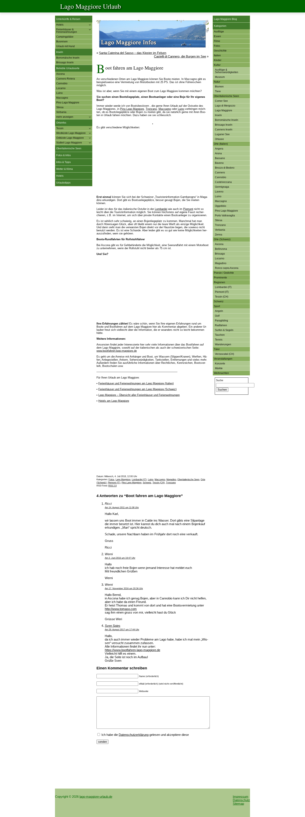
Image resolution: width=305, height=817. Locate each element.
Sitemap (238, 803)
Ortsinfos (61, 122)
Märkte (219, 368)
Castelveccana (223, 182)
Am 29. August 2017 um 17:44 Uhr (122, 629)
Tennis (218, 339)
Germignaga (222, 186)
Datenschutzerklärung (134, 734)
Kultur (217, 65)
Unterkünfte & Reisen (68, 19)
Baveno (219, 163)
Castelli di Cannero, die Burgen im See (180, 56)
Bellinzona (221, 248)
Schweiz (147, 482)
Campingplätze (64, 36)
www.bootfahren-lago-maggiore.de (116, 350)
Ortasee (219, 139)
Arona (218, 153)
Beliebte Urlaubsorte (67, 68)
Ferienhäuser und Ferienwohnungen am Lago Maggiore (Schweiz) (137, 389)
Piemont (188, 209)
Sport (217, 306)
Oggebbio (220, 206)
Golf (217, 315)
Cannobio (61, 83)
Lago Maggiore (123, 479)
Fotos (111, 479)
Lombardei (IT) (139, 479)
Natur (217, 81)
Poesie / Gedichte (224, 272)
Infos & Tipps (63, 162)
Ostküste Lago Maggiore (70, 137)
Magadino (171, 479)
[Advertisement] (73, 252)
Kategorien (220, 25)
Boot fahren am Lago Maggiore (134, 68)
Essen (217, 36)
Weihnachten (221, 373)
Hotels (59, 24)
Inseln (59, 52)
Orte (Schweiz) (222, 239)
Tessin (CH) (158, 482)
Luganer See (222, 134)
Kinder (217, 60)
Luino (59, 93)
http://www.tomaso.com (121, 609)
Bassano (220, 158)
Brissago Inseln (65, 62)
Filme (217, 41)
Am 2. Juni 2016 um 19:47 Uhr (120, 558)
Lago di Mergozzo (225, 105)
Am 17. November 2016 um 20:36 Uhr (124, 588)
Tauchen (220, 334)
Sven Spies (112, 625)
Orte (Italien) (221, 143)
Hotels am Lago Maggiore (113, 400)
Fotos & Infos (63, 155)
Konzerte (220, 363)
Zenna (218, 234)
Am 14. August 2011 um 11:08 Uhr (122, 507)
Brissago (220, 253)
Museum (220, 77)
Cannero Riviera (65, 78)
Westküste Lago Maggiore (71, 133)
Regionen (219, 282)
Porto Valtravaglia (225, 215)
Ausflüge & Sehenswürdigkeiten (226, 71)
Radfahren (221, 325)
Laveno (219, 191)
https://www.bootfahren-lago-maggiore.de (132, 650)
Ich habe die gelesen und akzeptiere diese (145, 734)
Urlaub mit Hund (65, 46)
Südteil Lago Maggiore (69, 142)
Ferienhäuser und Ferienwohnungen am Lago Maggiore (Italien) (136, 383)
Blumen (219, 86)
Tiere (218, 91)
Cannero (220, 172)
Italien (217, 55)
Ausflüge (219, 31)
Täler (217, 349)
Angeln (219, 311)
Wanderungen (223, 344)
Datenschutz (241, 800)
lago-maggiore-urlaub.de (95, 796)
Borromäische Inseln (67, 57)
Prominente (220, 277)
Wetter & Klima (64, 169)
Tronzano (151, 108)
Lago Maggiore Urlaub (90, 6)
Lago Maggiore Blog (225, 19)
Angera (219, 148)
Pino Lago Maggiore (67, 102)
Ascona (60, 73)
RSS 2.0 (112, 485)
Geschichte (220, 50)
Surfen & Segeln (224, 330)
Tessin (59, 128)
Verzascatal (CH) (224, 354)
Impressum (240, 796)
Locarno (61, 88)
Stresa (59, 107)
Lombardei (161, 209)
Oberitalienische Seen (68, 148)
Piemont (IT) (114, 482)
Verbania (61, 112)
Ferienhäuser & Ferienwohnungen (66, 30)
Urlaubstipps (63, 182)
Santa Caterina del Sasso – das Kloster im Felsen (132, 53)
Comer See (221, 100)
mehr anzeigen (64, 116)
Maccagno (62, 97)
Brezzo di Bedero (224, 167)
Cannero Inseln (223, 129)
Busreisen (62, 41)
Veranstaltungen (223, 358)
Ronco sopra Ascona (226, 268)
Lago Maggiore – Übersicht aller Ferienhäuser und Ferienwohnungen (139, 395)
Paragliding (221, 320)
